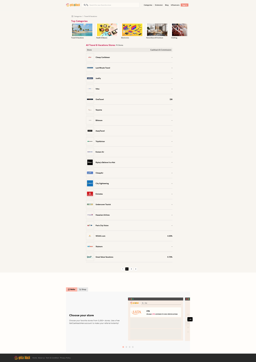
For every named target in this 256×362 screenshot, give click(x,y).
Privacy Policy (65, 358)
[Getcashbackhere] (73, 5)
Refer (72, 289)
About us (41, 358)
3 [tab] (129, 347)
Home (34, 358)
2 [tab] (126, 347)
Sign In (184, 5)
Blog (166, 5)
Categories (148, 5)
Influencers (175, 5)
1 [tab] (123, 347)
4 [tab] (132, 347)
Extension (159, 5)
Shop (84, 289)
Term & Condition (52, 358)
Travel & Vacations (90, 16)
